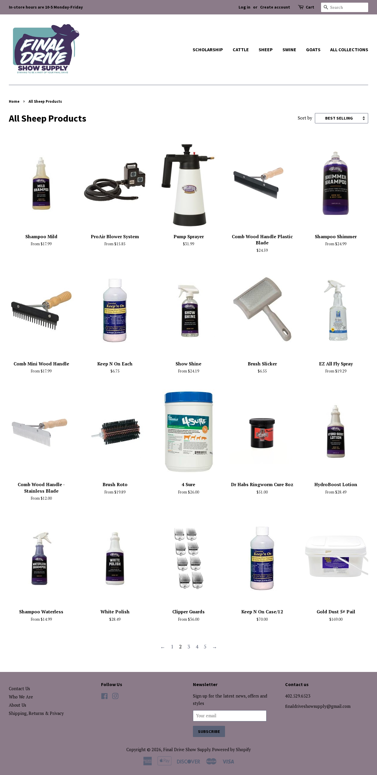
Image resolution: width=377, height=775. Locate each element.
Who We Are (21, 697)
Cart (310, 7)
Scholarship (208, 49)
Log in (244, 7)
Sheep (266, 49)
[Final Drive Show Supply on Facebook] (104, 697)
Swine (289, 49)
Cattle (241, 49)
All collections (349, 49)
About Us (17, 705)
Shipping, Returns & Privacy (36, 713)
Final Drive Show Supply (186, 749)
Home (14, 101)
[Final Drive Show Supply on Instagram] (115, 697)
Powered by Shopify (231, 749)
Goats (313, 49)
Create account (275, 7)
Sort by (305, 118)
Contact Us (19, 688)
